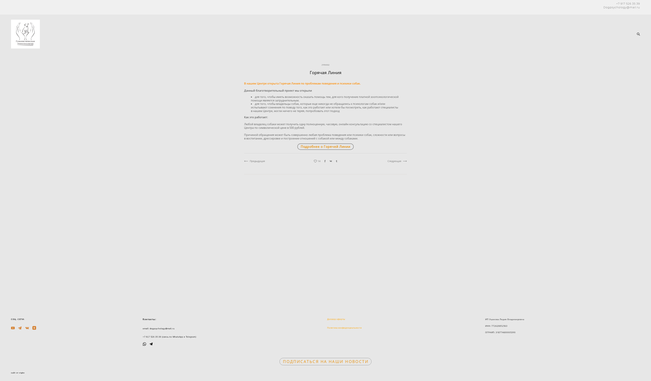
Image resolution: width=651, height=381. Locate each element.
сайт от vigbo (18, 373)
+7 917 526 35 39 (628, 3)
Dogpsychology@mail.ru (621, 7)
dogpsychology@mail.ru (162, 328)
